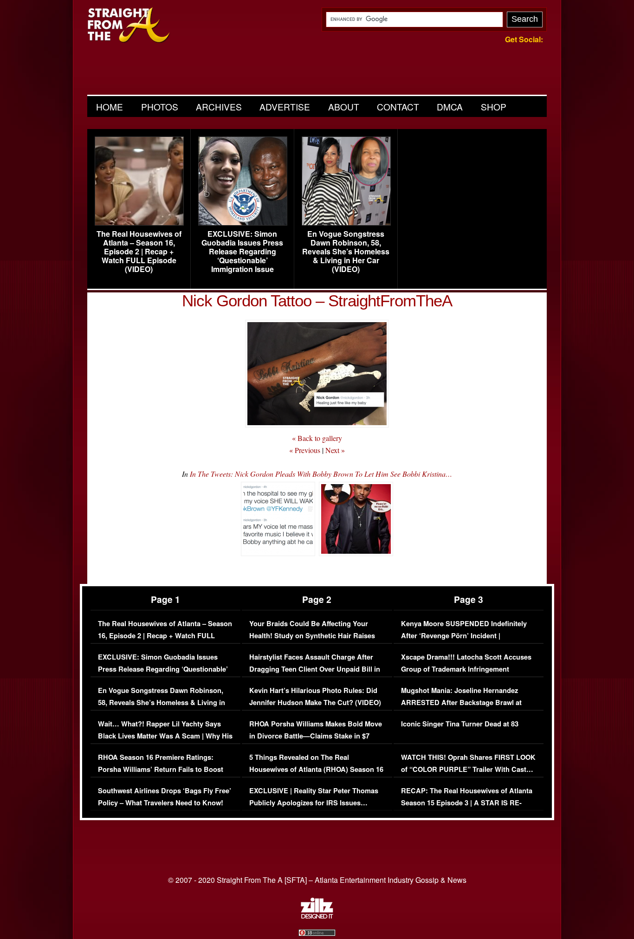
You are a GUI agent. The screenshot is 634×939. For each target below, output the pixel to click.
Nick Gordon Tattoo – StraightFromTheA (317, 300)
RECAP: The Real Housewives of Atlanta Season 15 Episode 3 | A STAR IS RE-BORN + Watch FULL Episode (466, 802)
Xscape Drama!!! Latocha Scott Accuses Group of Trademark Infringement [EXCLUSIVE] (466, 669)
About (343, 106)
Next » (335, 450)
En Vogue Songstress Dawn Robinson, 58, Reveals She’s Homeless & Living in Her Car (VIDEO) (345, 251)
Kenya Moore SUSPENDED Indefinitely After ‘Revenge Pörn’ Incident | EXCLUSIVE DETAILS (464, 635)
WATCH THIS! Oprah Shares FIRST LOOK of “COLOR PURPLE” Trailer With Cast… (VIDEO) (468, 769)
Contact (398, 106)
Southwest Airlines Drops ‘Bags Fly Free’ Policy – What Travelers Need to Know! (164, 797)
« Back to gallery (317, 438)
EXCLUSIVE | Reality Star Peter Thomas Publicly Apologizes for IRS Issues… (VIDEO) (313, 802)
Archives (219, 106)
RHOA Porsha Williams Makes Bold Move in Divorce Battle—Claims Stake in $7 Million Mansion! (315, 735)
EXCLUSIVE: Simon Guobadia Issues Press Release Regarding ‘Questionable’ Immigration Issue (242, 251)
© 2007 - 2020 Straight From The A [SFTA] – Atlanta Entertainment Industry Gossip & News (317, 879)
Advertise (284, 106)
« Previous (304, 450)
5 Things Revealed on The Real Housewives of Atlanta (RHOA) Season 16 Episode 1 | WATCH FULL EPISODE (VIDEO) (316, 775)
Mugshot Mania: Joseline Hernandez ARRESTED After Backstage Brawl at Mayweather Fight (461, 702)
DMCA (450, 106)
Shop (493, 106)
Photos (159, 106)
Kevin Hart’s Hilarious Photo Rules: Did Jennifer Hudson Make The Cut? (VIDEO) (315, 696)
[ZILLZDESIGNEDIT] (317, 916)
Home (109, 106)
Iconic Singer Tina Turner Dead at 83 (459, 724)
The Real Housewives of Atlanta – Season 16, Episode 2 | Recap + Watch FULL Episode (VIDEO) (139, 251)
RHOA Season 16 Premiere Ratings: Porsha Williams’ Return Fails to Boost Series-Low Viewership (160, 769)
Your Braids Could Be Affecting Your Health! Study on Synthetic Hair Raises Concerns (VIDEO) (312, 635)
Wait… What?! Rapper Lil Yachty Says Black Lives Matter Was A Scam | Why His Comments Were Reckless (165, 735)
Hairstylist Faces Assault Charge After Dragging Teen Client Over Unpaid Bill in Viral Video (314, 669)
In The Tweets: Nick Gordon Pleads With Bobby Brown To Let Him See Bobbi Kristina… (321, 474)
